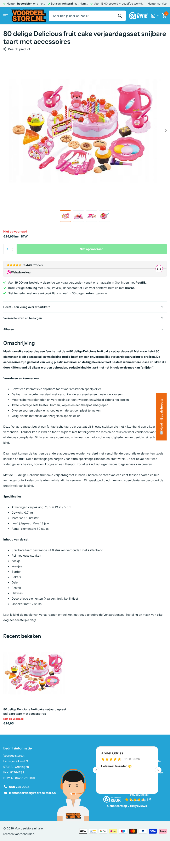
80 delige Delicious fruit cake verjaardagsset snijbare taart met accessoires (34, 711)
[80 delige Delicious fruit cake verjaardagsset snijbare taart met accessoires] (34, 673)
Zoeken (120, 16)
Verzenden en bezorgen (146, 772)
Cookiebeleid (139, 800)
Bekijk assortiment (5, 16)
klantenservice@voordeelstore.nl (33, 792)
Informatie (138, 748)
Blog (133, 806)
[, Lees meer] (155, 15)
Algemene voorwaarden (146, 761)
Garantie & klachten (143, 778)
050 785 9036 (19, 787)
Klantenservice (157, 3)
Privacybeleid (139, 794)
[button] (13, 245)
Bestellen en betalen (144, 766)
